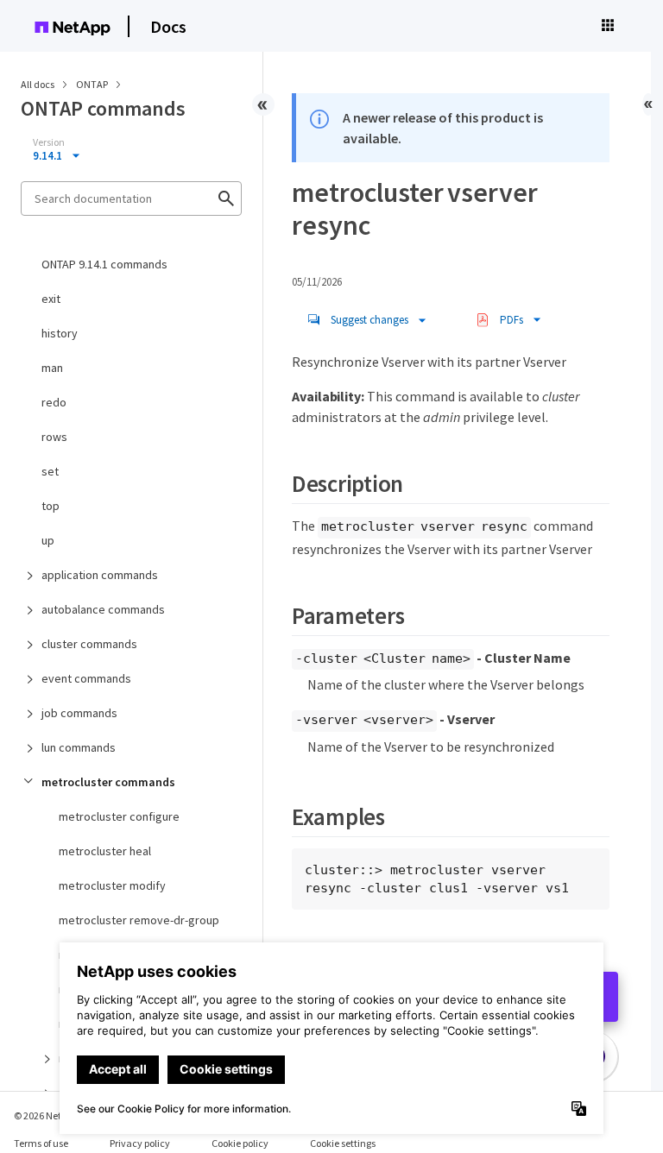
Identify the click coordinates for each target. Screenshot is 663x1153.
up (47, 540)
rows (54, 436)
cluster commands (89, 644)
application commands (99, 575)
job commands (79, 713)
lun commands (78, 747)
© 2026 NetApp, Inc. (56, 1115)
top (50, 505)
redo (53, 402)
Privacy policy (140, 1143)
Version (49, 142)
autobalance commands (103, 609)
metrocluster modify (112, 885)
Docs (168, 26)
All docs (37, 84)
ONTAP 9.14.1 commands (104, 264)
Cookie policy (240, 1143)
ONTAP (93, 84)
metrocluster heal (105, 851)
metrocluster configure (119, 816)
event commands (86, 678)
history (59, 333)
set (50, 471)
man (52, 367)
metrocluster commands (108, 782)
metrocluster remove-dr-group (139, 920)
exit (50, 298)
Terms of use (41, 1143)
